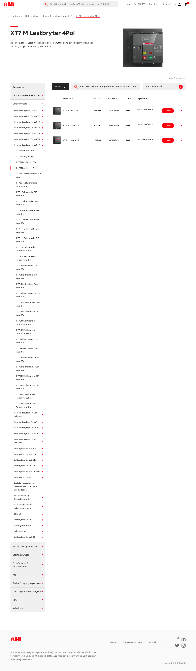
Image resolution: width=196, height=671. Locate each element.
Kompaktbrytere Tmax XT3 (27, 122)
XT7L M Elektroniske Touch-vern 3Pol (25, 323)
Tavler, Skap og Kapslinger (27, 583)
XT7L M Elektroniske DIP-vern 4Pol (28, 313)
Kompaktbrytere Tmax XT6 (27, 139)
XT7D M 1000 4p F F (71, 111)
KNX (15, 575)
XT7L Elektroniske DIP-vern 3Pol (27, 267)
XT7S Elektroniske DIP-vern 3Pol (27, 341)
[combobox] (80, 4)
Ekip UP (17, 514)
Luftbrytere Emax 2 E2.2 (25, 454)
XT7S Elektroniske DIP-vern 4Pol (27, 350)
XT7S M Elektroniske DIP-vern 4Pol (28, 387)
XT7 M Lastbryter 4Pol (26, 168)
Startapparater (21, 555)
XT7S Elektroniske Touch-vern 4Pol (28, 369)
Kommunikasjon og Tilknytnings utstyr (23, 506)
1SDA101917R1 (113, 140)
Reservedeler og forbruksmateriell (22, 497)
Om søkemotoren (132, 642)
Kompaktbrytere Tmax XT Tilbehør (26, 414)
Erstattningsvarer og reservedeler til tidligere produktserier (25, 486)
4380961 (97, 125)
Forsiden (15, 16)
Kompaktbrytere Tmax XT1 (26, 111)
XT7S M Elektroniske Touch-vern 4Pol (25, 405)
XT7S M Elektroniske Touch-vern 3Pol (25, 396)
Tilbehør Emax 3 (21, 531)
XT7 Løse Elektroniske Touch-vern (26, 185)
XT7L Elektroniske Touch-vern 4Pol (28, 295)
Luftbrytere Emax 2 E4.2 (25, 460)
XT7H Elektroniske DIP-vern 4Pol (27, 203)
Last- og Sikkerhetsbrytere (27, 592)
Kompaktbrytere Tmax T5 (26, 428)
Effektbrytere (31, 16)
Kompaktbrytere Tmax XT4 (27, 128)
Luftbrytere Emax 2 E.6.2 (25, 466)
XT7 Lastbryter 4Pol (25, 157)
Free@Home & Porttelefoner (20, 565)
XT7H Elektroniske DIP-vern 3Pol (27, 194)
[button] (181, 110)
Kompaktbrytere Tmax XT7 (57, 16)
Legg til (168, 111)
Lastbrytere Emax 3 (23, 526)
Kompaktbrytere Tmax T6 (26, 434)
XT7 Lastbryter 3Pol (25, 151)
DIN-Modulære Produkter (26, 95)
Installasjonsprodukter (25, 547)
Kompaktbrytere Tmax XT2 (27, 116)
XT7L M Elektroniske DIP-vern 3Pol (28, 304)
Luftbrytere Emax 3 (23, 520)
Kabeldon (18, 608)
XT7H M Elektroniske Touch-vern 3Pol (26, 249)
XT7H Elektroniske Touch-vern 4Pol (28, 221)
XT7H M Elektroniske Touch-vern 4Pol (26, 258)
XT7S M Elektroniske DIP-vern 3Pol (28, 378)
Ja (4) (128, 111)
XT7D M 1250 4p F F (71, 125)
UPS (15, 600)
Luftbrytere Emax (22, 477)
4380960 (97, 111)
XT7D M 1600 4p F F (71, 140)
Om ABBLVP (139, 4)
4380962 (97, 140)
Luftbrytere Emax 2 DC (24, 537)
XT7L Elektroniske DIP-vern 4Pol (27, 277)
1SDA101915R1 (114, 111)
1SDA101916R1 (114, 125)
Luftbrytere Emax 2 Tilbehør (27, 472)
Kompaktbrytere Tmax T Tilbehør (25, 441)
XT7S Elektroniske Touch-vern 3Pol (28, 359)
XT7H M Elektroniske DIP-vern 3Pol (28, 231)
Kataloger (154, 4)
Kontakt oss (169, 4)
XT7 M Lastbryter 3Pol (26, 162)
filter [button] (58, 87)
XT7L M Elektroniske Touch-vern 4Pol (25, 332)
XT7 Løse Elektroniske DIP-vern (28, 175)
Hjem (128, 4)
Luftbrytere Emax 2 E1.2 (25, 449)
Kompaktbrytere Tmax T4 (26, 422)
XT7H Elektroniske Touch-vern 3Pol (28, 212)
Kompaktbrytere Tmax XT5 (27, 134)
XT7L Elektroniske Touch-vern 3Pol (28, 286)
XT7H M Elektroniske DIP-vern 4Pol (28, 240)
